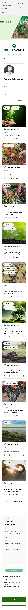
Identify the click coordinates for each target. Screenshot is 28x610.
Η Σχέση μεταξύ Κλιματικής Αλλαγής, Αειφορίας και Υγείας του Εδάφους (13, 253)
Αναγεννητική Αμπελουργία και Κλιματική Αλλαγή (13, 292)
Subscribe (14, 570)
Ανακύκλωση (16, 108)
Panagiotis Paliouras (12, 129)
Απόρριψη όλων (14, 607)
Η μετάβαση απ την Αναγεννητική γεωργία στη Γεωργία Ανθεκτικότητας (14, 411)
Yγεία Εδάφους (8, 146)
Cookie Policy (12, 591)
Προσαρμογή (14, 603)
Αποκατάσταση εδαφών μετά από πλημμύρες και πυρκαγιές (13, 450)
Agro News (7, 264)
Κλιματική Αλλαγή (9, 229)
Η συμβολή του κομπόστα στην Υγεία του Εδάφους (13, 174)
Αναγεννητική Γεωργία (11, 347)
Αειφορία (7, 108)
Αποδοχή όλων (14, 599)
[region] (14, 592)
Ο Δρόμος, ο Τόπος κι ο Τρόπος (13, 135)
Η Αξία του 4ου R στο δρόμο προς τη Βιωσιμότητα (13, 213)
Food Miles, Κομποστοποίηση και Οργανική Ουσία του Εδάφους (13, 332)
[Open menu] (5, 58)
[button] (20, 100)
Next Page (18, 501)
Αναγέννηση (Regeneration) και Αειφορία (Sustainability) (13, 371)
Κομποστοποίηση (9, 308)
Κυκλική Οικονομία (10, 272)
